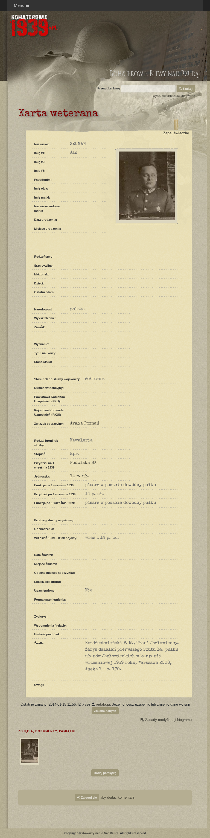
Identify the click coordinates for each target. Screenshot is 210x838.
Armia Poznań (84, 423)
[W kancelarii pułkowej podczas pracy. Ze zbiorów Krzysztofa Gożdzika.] (28, 750)
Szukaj (187, 88)
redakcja (103, 704)
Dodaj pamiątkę (105, 773)
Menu (20, 5)
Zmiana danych (105, 710)
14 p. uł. (79, 476)
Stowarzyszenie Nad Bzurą (99, 833)
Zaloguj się (88, 797)
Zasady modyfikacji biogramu (168, 720)
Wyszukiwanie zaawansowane (174, 96)
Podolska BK (83, 463)
